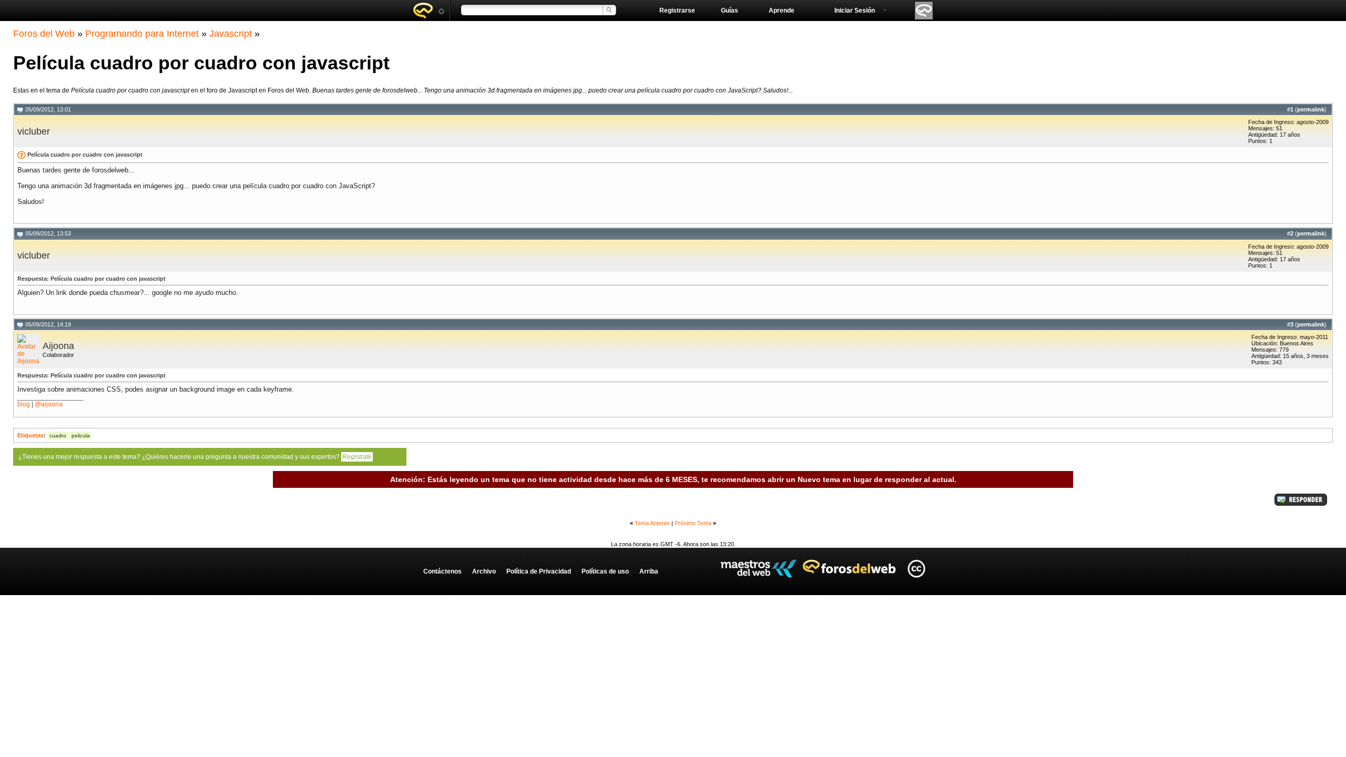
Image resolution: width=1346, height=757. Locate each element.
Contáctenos (442, 571)
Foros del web (428, 10)
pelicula (81, 435)
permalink (1310, 109)
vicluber (33, 131)
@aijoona (49, 404)
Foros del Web (44, 33)
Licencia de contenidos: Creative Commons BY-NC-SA (916, 568)
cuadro (57, 435)
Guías (729, 10)
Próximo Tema (693, 523)
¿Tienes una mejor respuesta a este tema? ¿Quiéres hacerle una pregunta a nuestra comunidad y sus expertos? (195, 457)
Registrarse (677, 10)
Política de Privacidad (538, 571)
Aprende (781, 10)
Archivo (484, 571)
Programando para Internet (142, 33)
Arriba (648, 571)
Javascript (230, 33)
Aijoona (58, 346)
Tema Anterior (652, 523)
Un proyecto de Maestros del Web (758, 568)
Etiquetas (30, 435)
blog (23, 404)
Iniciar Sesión (854, 10)
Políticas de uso (605, 571)
